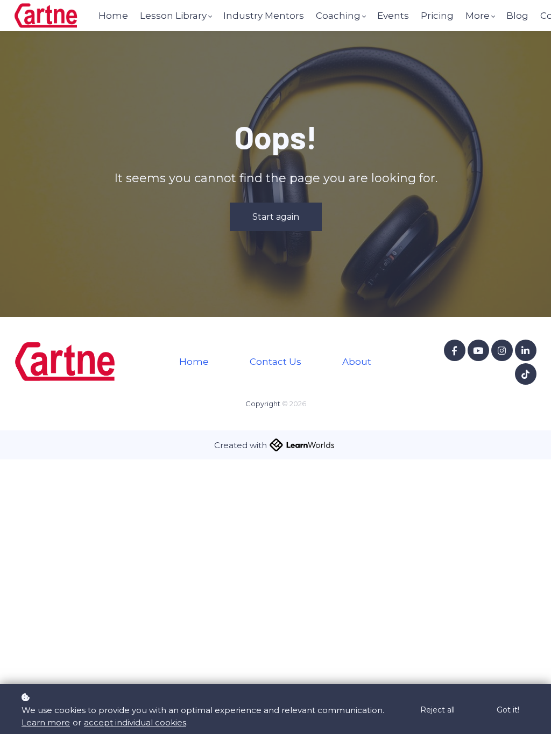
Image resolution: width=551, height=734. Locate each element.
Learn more (46, 722)
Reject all (437, 710)
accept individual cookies (135, 722)
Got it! (508, 710)
